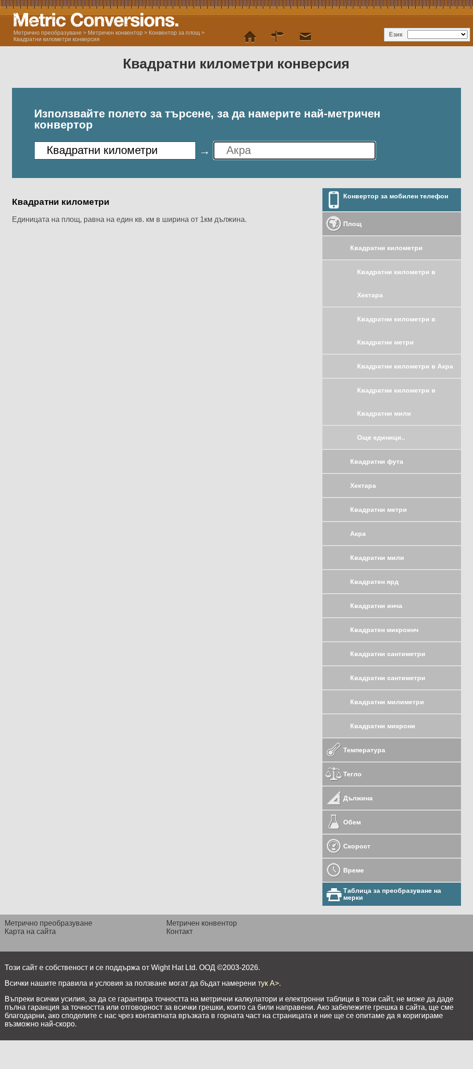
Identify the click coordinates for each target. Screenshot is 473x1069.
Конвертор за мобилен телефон (395, 196)
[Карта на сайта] (277, 37)
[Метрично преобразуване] (250, 37)
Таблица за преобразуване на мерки (392, 894)
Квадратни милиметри (387, 702)
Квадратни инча (376, 605)
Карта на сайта (30, 931)
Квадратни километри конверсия (56, 39)
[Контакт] (305, 37)
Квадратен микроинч (384, 629)
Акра (358, 533)
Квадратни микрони (382, 726)
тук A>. (269, 983)
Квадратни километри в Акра (405, 366)
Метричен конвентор (115, 33)
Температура (364, 750)
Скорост (356, 846)
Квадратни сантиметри (387, 653)
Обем (352, 822)
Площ (352, 223)
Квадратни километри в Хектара (396, 283)
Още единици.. (381, 437)
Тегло (352, 774)
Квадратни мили (377, 557)
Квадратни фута (376, 461)
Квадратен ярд (374, 581)
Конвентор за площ (174, 33)
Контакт (179, 931)
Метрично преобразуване (47, 33)
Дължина (358, 798)
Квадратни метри (378, 509)
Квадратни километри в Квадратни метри (396, 330)
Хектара (363, 485)
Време (353, 870)
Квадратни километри (386, 248)
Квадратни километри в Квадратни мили (396, 402)
